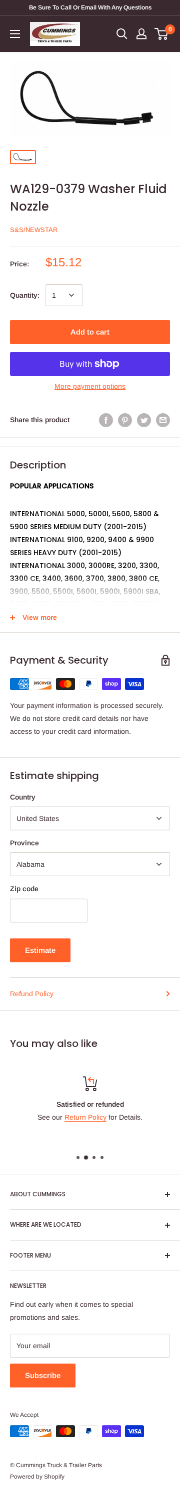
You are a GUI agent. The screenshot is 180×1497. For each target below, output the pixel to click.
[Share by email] (163, 420)
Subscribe (42, 1375)
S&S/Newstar (34, 229)
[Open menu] (15, 34)
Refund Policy (32, 994)
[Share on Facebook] (106, 420)
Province (24, 843)
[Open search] (122, 33)
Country (23, 797)
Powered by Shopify (37, 1476)
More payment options (90, 386)
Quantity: (25, 295)
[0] (162, 34)
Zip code (24, 889)
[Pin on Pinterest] (125, 420)
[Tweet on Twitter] (144, 420)
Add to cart (90, 332)
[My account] (141, 33)
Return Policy (85, 1117)
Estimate (40, 950)
